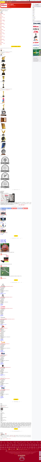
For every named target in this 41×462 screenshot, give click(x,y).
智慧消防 (37, 442)
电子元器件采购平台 (9, 443)
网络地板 (14, 442)
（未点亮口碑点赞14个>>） (7, 52)
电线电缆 (8, 442)
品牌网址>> (9, 6)
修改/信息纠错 (14, 449)
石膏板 (27, 442)
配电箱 (11, 443)
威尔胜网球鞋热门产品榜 (2, 241)
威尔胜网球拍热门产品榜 (2, 239)
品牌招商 (21, 450)
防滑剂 (35, 443)
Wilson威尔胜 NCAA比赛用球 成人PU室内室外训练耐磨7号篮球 (7, 252)
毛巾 (33, 442)
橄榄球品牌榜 (2, 23)
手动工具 (1, 442)
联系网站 (32, 453)
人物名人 (32, 450)
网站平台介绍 (26, 449)
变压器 (25, 443)
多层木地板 (32, 443)
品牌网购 (35, 450)
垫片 (20, 442)
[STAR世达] (36, 42)
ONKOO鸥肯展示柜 (12, 450)
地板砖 (15, 443)
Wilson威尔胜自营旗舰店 (4, 254)
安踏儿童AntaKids (2, 343)
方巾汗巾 (4, 443)
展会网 (23, 450)
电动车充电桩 (19, 443)
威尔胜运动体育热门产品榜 (3, 242)
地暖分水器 (29, 443)
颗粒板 (17, 442)
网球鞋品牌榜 (2, 39)
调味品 (11, 442)
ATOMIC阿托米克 (2, 308)
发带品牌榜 (1, 42)
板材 (30, 442)
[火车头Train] (36, 34)
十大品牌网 (19, 450)
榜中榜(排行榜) (16, 450)
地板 (4, 442)
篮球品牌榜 (1, 13)
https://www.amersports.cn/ (3, 406)
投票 (1, 19)
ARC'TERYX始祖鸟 (2, 286)
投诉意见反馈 (11, 449)
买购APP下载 (21, 449)
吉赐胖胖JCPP (8, 450)
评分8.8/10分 (1, 433)
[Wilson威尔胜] (36, 26)
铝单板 (1, 443)
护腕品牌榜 (1, 29)
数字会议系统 (22, 443)
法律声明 (19, 449)
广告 (33, 56)
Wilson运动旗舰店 (3, 226)
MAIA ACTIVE (2, 378)
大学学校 (30, 450)
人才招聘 (24, 449)
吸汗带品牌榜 (2, 26)
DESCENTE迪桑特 (2, 367)
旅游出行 (28, 450)
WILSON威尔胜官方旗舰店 (4, 232)
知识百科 (25, 450)
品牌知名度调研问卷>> (14, 0)
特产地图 (37, 450)
